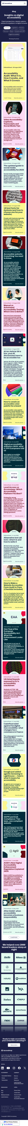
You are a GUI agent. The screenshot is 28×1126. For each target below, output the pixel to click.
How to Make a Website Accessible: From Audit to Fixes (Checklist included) (13, 586)
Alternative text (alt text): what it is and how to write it (13, 540)
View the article (18, 98)
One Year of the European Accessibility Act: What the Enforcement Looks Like (13, 634)
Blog (2, 1090)
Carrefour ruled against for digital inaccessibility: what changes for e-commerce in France (13, 728)
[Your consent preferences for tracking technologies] (2, 1124)
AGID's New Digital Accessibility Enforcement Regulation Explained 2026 (14, 867)
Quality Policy (17, 1096)
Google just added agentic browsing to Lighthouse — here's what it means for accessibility (13, 776)
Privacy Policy (17, 1090)
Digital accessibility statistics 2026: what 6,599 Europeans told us (14, 447)
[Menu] (25, 3)
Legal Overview (17, 1082)
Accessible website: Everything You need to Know (13, 256)
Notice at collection (7, 1124)
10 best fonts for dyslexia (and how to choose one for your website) (13, 211)
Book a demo (14, 1045)
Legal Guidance (4, 1096)
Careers (16, 1078)
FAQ (2, 1092)
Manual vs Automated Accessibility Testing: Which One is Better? (14, 308)
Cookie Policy (17, 1092)
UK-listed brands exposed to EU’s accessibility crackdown (12, 682)
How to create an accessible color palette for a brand (12, 404)
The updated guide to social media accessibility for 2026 (14, 168)
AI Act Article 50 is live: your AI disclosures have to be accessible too (13, 354)
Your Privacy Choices (12, 1122)
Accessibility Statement (19, 1098)
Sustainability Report (18, 1083)
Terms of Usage (17, 1094)
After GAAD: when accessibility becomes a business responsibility (13, 914)
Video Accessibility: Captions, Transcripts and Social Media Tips (13, 123)
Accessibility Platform (6, 1075)
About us (16, 1075)
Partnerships (5, 1080)
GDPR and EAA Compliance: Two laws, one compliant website (13, 820)
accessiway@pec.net (18, 1108)
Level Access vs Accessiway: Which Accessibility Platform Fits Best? (13, 490)
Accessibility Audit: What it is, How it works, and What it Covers (13, 77)
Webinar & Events (5, 1094)
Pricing (3, 1077)
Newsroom (16, 1080)
